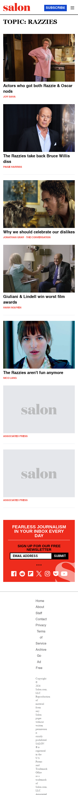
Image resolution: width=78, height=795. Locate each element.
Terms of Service (41, 638)
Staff (39, 613)
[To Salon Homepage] (16, 7)
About (40, 607)
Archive (41, 650)
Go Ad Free (39, 662)
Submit (60, 556)
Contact (41, 619)
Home (40, 601)
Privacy (41, 625)
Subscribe (55, 8)
